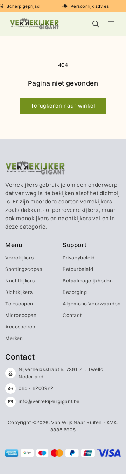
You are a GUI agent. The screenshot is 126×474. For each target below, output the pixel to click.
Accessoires (20, 327)
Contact (72, 315)
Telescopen (19, 304)
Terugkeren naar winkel (63, 105)
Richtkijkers (19, 292)
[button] (111, 24)
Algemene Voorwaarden (92, 304)
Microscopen (21, 315)
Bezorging (75, 292)
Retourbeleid (78, 269)
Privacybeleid (79, 257)
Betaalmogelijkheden (88, 280)
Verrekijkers (19, 257)
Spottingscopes (23, 269)
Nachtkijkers (20, 280)
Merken (14, 338)
